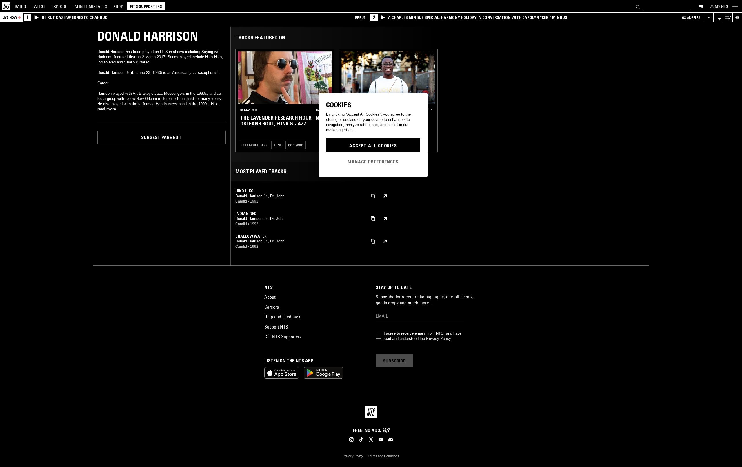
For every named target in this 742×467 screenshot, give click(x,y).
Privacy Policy (438, 338)
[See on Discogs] (385, 196)
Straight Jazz (255, 145)
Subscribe (394, 361)
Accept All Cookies (373, 145)
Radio (20, 6)
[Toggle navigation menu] (735, 6)
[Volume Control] (737, 17)
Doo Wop (295, 145)
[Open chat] (701, 6)
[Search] (638, 6)
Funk (278, 145)
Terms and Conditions (383, 456)
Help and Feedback (282, 317)
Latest (38, 6)
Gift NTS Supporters (282, 337)
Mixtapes (90, 6)
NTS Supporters (146, 6)
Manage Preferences (373, 162)
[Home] (6, 6)
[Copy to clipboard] (373, 195)
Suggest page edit (161, 137)
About (269, 297)
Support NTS (276, 327)
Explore (59, 6)
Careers (271, 307)
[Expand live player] (708, 17)
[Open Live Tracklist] (727, 17)
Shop (118, 6)
